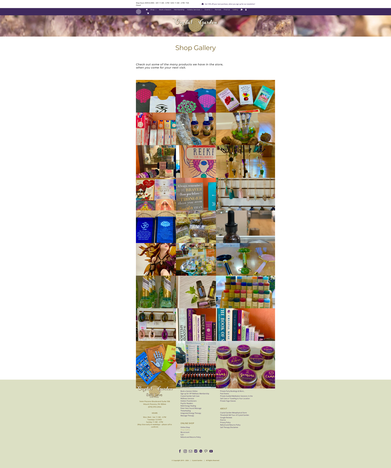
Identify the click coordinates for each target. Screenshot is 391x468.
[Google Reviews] (205, 451)
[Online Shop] (195, 451)
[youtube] (211, 451)
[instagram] (185, 451)
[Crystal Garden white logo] (138, 10)
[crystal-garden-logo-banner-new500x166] (195, 18)
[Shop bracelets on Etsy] (200, 451)
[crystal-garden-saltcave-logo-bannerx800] (154, 385)
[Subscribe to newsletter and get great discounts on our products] (242, 9)
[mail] (190, 451)
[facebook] (180, 451)
